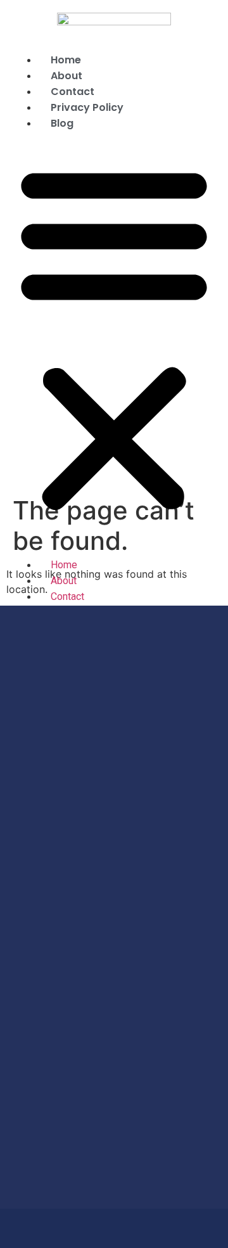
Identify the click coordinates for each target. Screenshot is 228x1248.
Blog (62, 123)
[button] (114, 337)
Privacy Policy (87, 107)
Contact (72, 91)
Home (66, 60)
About (66, 75)
